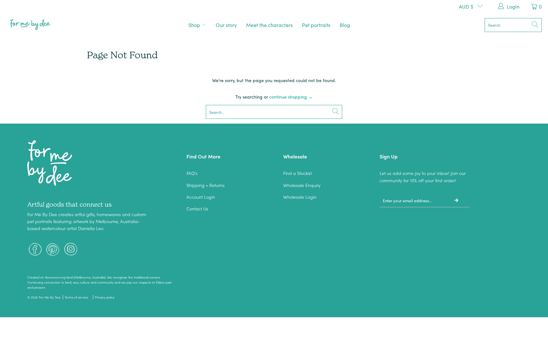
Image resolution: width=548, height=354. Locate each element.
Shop (194, 24)
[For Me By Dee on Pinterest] (53, 249)
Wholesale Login (299, 197)
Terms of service (76, 297)
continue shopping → (291, 96)
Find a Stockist (297, 173)
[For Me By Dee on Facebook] (35, 249)
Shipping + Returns (205, 185)
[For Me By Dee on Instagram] (71, 249)
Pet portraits (316, 24)
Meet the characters (269, 24)
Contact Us (197, 208)
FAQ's (192, 173)
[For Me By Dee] (30, 25)
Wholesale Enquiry (302, 185)
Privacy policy (104, 297)
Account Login (200, 197)
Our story (226, 24)
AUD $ (466, 6)
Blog (345, 24)
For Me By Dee (50, 297)
